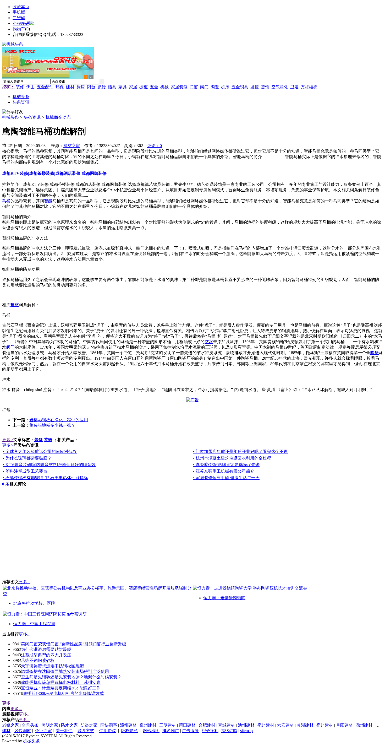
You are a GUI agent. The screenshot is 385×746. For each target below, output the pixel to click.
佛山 (30, 87)
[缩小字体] (10, 145)
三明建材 (167, 725)
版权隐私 (129, 730)
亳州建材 (265, 725)
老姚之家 (10, 725)
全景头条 (30, 725)
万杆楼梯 (309, 87)
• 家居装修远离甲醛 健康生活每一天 (226, 477)
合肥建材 (207, 725)
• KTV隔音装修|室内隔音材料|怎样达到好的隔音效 (49, 464)
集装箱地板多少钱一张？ (52, 425)
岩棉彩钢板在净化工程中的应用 (58, 420)
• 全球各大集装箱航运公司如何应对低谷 (40, 451)
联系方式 (86, 730)
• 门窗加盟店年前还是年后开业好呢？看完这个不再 (240, 451)
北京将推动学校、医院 (34, 603)
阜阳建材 (344, 725)
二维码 (19, 17)
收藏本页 (21, 6)
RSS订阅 (229, 730)
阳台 (91, 87)
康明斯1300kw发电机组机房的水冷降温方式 (63, 693)
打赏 (6, 410)
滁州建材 (364, 725)
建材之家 (71, 145)
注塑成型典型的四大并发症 (46, 655)
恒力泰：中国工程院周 (34, 623)
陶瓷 (215, 87)
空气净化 (279, 87)
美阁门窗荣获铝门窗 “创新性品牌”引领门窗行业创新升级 (73, 644)
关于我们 (64, 730)
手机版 (19, 12)
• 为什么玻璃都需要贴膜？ (27, 458)
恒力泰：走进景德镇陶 (224, 598)
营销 (265, 87)
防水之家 (69, 725)
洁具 (112, 87)
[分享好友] (12, 112)
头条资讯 (32, 117)
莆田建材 (187, 725)
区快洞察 (108, 725)
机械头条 (10, 117)
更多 (7, 439)
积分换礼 (210, 730)
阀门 (204, 87)
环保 (60, 87)
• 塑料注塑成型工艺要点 (25, 471)
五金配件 (45, 87)
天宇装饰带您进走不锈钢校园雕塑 (52, 666)
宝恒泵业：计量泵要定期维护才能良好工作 (61, 688)
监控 (254, 87)
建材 (70, 87)
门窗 (194, 87)
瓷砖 (101, 87)
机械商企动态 (58, 117)
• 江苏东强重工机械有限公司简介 (223, 471)
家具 (122, 87)
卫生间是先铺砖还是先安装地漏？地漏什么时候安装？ (71, 677)
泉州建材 (148, 725)
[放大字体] (4, 145)
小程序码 (21, 23)
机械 (164, 87)
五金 (154, 87)
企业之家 (43, 730)
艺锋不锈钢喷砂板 (37, 660)
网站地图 (151, 730)
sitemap (246, 730)
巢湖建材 (305, 725)
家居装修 (179, 87)
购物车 (19, 29)
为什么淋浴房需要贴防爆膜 (46, 649)
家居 (133, 87)
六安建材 (285, 725)
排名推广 (170, 730)
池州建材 (246, 725)
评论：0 (154, 145)
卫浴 (294, 87)
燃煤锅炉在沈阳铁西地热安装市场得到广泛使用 (65, 671)
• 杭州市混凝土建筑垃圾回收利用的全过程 (232, 458)
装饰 (48, 439)
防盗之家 (89, 725)
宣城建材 (226, 725)
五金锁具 (240, 87)
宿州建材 (324, 725)
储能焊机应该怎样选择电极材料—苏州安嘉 (61, 682)
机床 (225, 87)
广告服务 (190, 730)
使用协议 (107, 730)
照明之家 (49, 725)
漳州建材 (128, 725)
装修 (20, 87)
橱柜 (143, 87)
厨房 (80, 87)
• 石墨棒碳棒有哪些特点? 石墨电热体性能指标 (45, 477)
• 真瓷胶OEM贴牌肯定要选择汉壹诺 (226, 464)
